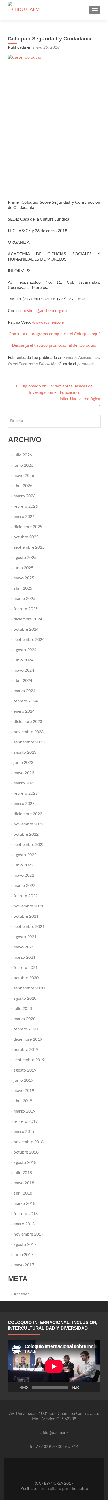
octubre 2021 (26, 916)
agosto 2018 (25, 1162)
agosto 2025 (25, 557)
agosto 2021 (25, 937)
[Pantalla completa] (93, 1387)
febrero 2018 (26, 1214)
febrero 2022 (26, 896)
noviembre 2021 (29, 906)
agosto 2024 (25, 650)
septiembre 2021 (29, 927)
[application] (54, 1366)
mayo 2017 (24, 1265)
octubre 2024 (26, 629)
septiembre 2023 (29, 742)
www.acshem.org (48, 322)
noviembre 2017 (29, 1234)
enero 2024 (24, 711)
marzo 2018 (24, 1203)
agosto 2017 (25, 1244)
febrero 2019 (26, 1121)
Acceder (21, 1294)
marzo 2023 (24, 783)
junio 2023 (23, 763)
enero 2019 (24, 1132)
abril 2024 (23, 680)
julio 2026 (23, 455)
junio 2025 (23, 568)
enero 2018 (24, 1224)
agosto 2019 (25, 1070)
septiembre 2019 (29, 1060)
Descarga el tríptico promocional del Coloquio (54, 345)
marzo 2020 (24, 1019)
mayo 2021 (24, 947)
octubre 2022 (26, 834)
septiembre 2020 (29, 988)
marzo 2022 (24, 886)
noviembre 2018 (29, 1142)
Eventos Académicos (81, 357)
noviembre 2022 (29, 824)
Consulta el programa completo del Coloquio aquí (54, 334)
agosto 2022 (25, 855)
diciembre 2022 (28, 814)
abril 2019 (23, 1101)
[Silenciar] (85, 1387)
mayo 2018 (24, 1183)
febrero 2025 (26, 609)
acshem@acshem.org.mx (45, 311)
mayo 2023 (24, 773)
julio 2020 (23, 1009)
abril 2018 (23, 1193)
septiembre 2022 (29, 845)
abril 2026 (23, 486)
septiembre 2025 (29, 547)
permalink (86, 364)
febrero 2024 (26, 701)
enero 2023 (24, 804)
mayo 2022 (24, 875)
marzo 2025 (24, 598)
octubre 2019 (26, 1050)
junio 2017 (23, 1255)
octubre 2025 (26, 537)
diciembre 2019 (28, 1039)
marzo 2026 (24, 496)
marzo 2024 (24, 691)
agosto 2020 (25, 998)
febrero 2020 (26, 1029)
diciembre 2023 (28, 722)
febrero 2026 (26, 506)
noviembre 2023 (29, 732)
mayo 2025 (24, 578)
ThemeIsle (78, 1489)
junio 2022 (23, 865)
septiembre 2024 (29, 639)
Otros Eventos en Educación (32, 364)
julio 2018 (23, 1173)
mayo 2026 (24, 475)
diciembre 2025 (28, 527)
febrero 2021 (26, 968)
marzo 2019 (24, 1111)
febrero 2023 (26, 793)
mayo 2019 (24, 1091)
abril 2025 (23, 588)
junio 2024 (23, 660)
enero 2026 (24, 516)
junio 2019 (23, 1080)
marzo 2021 (24, 957)
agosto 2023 (25, 752)
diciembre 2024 (28, 619)
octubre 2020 (26, 978)
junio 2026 (23, 465)
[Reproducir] (14, 1387)
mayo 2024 (24, 670)
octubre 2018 (26, 1152)
